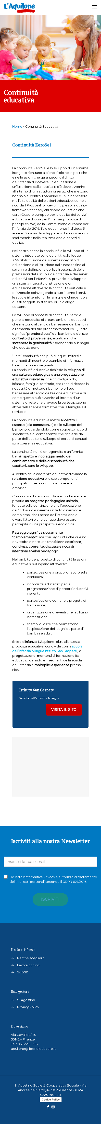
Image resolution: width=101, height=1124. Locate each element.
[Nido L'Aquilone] (19, 7)
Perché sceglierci (31, 958)
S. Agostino (26, 1000)
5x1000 (22, 972)
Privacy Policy (28, 1007)
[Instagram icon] (53, 1106)
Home (17, 126)
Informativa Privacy (40, 877)
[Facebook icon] (48, 1106)
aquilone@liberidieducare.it (33, 1049)
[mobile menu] (94, 7)
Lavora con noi (28, 965)
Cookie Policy (51, 1099)
